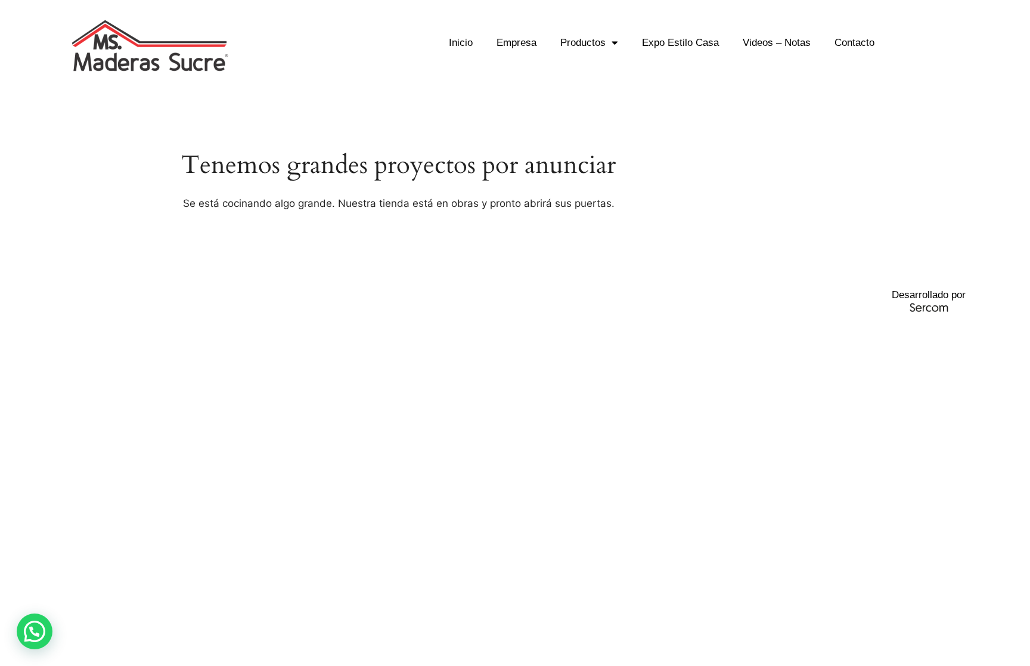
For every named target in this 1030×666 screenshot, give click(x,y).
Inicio (461, 42)
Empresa (516, 42)
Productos (583, 42)
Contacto (854, 42)
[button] (34, 631)
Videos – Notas (777, 42)
